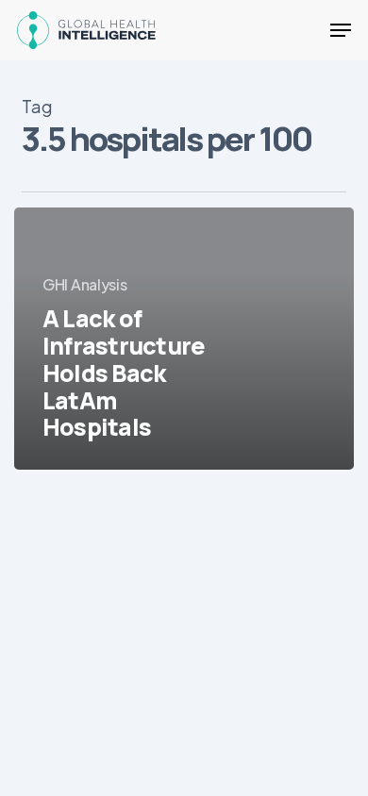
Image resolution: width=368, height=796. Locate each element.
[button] (340, 30)
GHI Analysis (84, 284)
